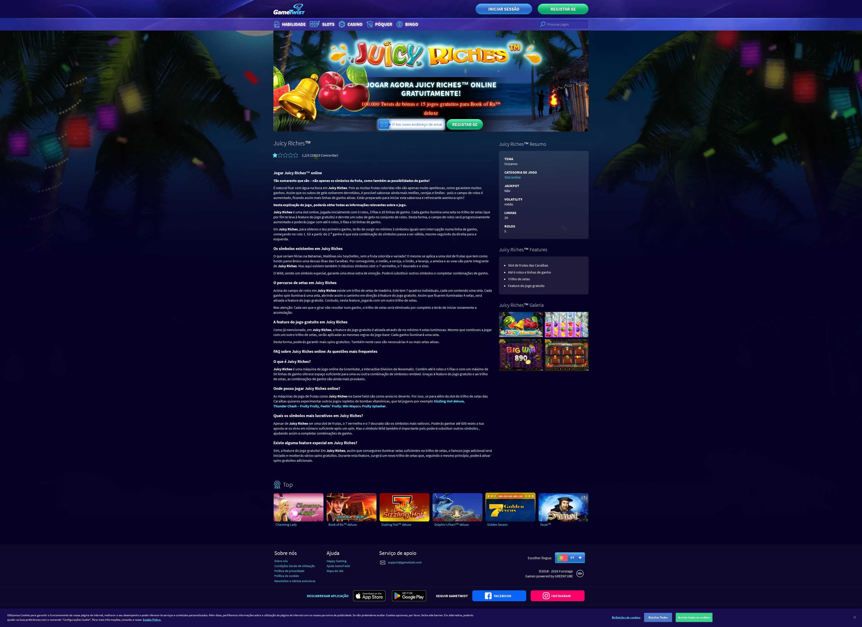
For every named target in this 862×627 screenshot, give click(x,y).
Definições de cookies (626, 617)
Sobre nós (281, 561)
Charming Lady (286, 524)
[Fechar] (855, 617)
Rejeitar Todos (658, 617)
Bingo (411, 24)
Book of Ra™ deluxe (342, 524)
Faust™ (545, 524)
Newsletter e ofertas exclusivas (294, 581)
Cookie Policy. (152, 619)
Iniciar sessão (503, 9)
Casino (355, 24)
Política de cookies (286, 576)
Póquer (383, 24)
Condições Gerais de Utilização (294, 566)
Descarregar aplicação (328, 596)
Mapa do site (335, 571)
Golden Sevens (497, 524)
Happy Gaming (336, 561)
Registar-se (563, 9)
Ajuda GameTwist (338, 566)
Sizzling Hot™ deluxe (396, 524)
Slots (328, 24)
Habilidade (294, 24)
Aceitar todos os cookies (694, 617)
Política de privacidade (289, 571)
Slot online (512, 177)
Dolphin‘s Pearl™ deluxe (451, 524)
